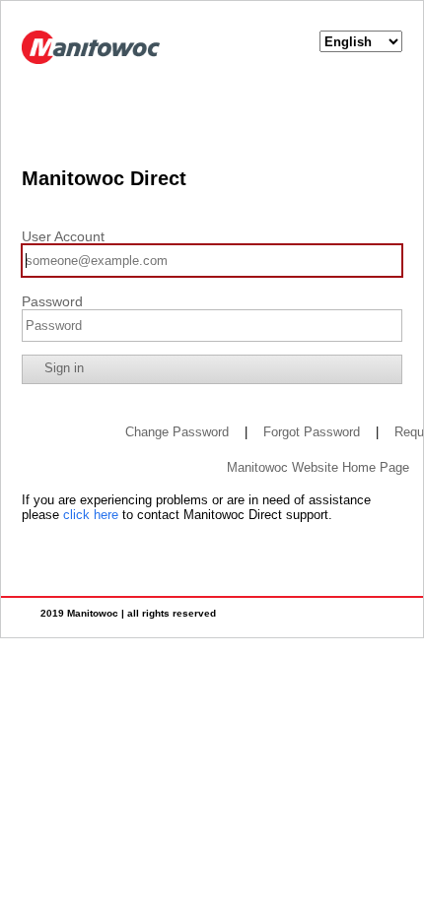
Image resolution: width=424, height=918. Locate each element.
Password (52, 301)
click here (90, 514)
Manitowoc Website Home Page (318, 467)
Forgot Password (311, 432)
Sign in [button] (64, 368)
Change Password (177, 432)
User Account (63, 236)
